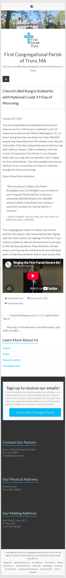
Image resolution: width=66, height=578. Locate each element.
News (6, 354)
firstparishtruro (15, 298)
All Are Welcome (22, 562)
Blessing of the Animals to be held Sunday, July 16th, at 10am (31, 328)
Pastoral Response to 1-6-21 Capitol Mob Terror (31, 317)
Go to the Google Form (35, 412)
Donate (33, 572)
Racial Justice (46, 569)
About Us (8, 562)
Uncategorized (15, 303)
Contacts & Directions (28, 569)
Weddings (47, 565)
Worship (37, 565)
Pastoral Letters (12, 359)
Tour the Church (23, 565)
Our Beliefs (37, 562)
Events (6, 348)
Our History (50, 562)
